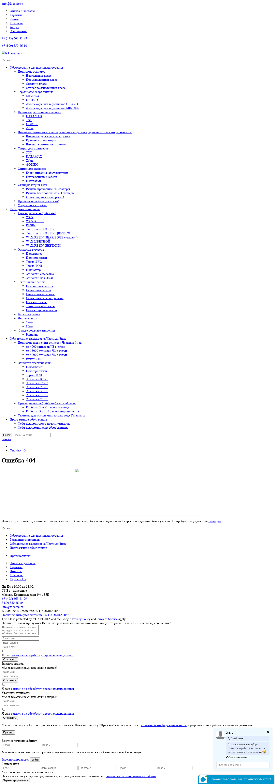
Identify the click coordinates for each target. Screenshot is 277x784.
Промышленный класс (41, 80)
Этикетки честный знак (34, 363)
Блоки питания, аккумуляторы (47, 173)
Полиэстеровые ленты (41, 310)
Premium (32, 334)
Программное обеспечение (28, 419)
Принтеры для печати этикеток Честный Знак (50, 342)
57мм (29, 322)
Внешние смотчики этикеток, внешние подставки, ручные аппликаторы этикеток (75, 132)
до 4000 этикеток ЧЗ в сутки (45, 347)
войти (35, 759)
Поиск (7, 434)
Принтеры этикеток (31, 71)
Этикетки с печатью (40, 274)
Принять (8, 732)
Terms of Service (107, 619)
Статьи (14, 19)
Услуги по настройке (32, 205)
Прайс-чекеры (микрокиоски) (38, 201)
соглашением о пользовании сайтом (131, 776)
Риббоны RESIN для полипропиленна (52, 411)
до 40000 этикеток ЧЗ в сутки (46, 355)
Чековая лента (27, 318)
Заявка (6, 439)
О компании (18, 31)
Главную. (214, 521)
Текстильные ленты (31, 282)
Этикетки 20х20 (37, 387)
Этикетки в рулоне (31, 249)
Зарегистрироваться (15, 759)
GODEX (32, 124)
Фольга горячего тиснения (36, 330)
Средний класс (36, 84)
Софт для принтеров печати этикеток (44, 423)
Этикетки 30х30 (37, 391)
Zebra (29, 128)
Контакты (16, 23)
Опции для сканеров (32, 169)
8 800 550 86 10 (12, 603)
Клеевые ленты (36, 302)
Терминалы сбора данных (36, 92)
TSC (29, 120)
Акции (14, 27)
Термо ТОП (34, 266)
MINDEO (32, 96)
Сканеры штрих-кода (32, 185)
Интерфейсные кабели (41, 177)
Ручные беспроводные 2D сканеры (50, 193)
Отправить (9, 659)
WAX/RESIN (35, 221)
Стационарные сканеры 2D (45, 197)
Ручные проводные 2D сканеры (48, 189)
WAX (29, 217)
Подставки (33, 181)
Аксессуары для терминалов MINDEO (52, 108)
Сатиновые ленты (38, 290)
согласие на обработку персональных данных (42, 655)
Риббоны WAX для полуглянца (47, 407)
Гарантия (16, 15)
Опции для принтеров (33, 148)
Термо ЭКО (34, 262)
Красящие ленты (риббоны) (37, 213)
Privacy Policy (81, 619)
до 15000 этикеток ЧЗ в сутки (46, 351)
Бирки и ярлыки (29, 314)
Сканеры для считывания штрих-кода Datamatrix (51, 415)
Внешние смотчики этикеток (46, 144)
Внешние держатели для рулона (48, 136)
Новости (16, 571)
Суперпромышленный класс (45, 88)
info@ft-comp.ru (12, 3)
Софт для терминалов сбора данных (43, 427)
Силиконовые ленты (40, 294)
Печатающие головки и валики (39, 112)
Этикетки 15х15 (37, 383)
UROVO (32, 100)
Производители (20, 556)
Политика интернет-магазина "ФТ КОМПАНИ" (35, 615)
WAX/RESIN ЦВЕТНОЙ (43, 245)
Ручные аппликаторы (41, 140)
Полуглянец (34, 253)
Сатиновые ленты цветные (44, 298)
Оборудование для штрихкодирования (36, 67)
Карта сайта (18, 579)
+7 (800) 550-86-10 (14, 46)
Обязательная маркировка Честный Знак (38, 338)
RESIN (30, 225)
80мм (29, 326)
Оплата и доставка (22, 11)
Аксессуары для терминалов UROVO (52, 104)
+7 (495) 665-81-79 (14, 38)
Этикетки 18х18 (37, 395)
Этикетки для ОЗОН (40, 278)
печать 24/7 (34, 359)
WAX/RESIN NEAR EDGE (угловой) (51, 237)
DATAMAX (34, 116)
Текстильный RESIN (40, 229)
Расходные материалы (25, 209)
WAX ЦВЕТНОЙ (38, 241)
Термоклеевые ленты (40, 306)
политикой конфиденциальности (164, 725)
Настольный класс (39, 75)
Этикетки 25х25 (37, 399)
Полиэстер (33, 270)
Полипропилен (36, 258)
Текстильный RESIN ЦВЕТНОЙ (49, 233)
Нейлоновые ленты (39, 286)
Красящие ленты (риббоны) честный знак (47, 403)
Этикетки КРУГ (37, 379)
